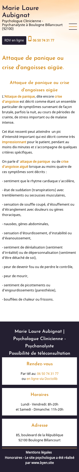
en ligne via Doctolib (42, 378)
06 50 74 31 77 (48, 373)
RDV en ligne (14, 40)
